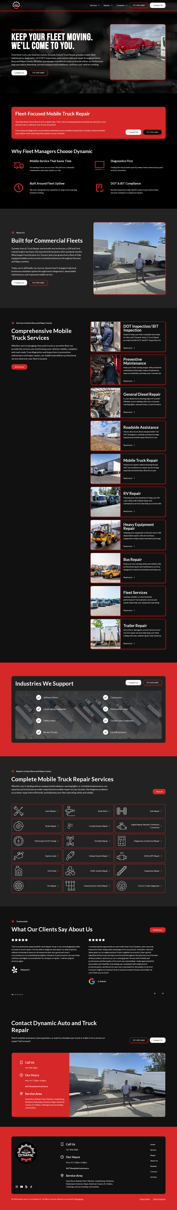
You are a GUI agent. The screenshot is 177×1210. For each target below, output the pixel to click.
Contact (153, 1172)
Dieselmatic (79, 1199)
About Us (154, 1161)
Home (152, 1144)
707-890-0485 (139, 5)
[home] (16, 5)
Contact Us (157, 5)
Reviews (153, 1166)
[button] (95, 5)
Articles (153, 1177)
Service (153, 1150)
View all (159, 791)
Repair (153, 1155)
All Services (19, 367)
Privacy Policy (145, 1199)
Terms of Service (159, 1199)
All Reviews (157, 930)
